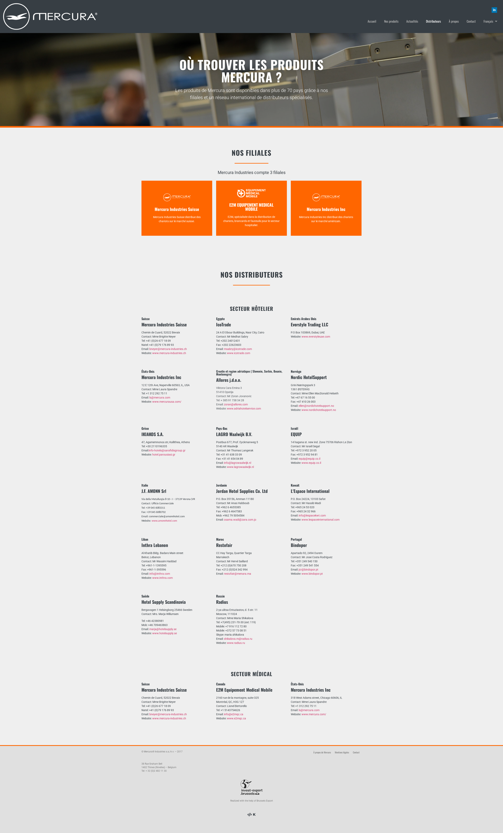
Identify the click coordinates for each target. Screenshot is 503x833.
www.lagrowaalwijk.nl (240, 467)
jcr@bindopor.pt (308, 569)
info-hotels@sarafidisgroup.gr (167, 450)
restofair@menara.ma (237, 573)
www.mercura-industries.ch (169, 353)
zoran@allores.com (236, 404)
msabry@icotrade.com (238, 349)
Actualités (412, 21)
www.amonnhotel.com (164, 520)
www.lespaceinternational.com (321, 519)
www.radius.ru (236, 642)
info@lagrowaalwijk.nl (237, 462)
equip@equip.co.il (309, 458)
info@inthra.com (159, 573)
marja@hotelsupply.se (162, 629)
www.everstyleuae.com (316, 336)
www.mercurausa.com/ (166, 401)
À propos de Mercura (322, 752)
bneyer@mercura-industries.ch (168, 349)
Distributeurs (433, 21)
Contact (471, 21)
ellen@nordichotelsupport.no (316, 405)
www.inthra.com (162, 577)
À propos (454, 21)
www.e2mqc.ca (236, 718)
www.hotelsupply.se (164, 633)
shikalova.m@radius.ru (238, 638)
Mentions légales (342, 752)
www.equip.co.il (311, 462)
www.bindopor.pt (312, 573)
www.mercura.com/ (314, 714)
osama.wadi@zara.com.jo (240, 519)
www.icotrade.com (238, 353)
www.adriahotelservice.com (244, 408)
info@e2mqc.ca (233, 714)
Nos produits (391, 21)
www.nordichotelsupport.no (319, 409)
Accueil (372, 21)
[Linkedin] (494, 10)
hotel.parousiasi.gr (163, 454)
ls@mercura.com (159, 397)
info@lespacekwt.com (312, 515)
